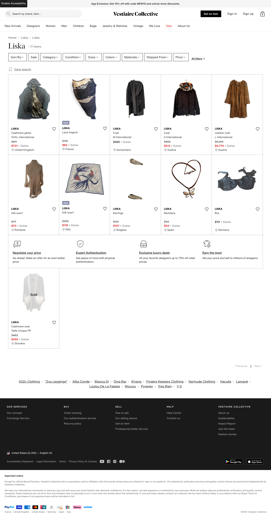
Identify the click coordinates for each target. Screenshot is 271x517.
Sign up (248, 14)
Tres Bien (165, 386)
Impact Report (227, 424)
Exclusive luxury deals (154, 252)
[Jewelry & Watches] (130, 26)
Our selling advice (126, 418)
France (8, 512)
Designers (33, 26)
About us (223, 413)
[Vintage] (146, 26)
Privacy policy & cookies (83, 461)
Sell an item (211, 14)
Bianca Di (102, 381)
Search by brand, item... (26, 14)
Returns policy (72, 424)
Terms (62, 461)
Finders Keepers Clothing (165, 381)
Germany (51, 512)
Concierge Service (18, 418)
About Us (184, 26)
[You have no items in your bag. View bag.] (262, 13)
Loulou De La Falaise (104, 386)
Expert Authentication (91, 252)
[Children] (86, 26)
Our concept (14, 413)
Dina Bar (120, 381)
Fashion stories (227, 434)
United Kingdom (21, 512)
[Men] (70, 26)
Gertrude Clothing (201, 381)
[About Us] (192, 26)
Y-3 (179, 386)
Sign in (232, 14)
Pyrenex (147, 386)
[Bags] (99, 26)
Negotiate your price (27, 252)
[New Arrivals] (23, 26)
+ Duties (23, 146)
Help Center (174, 413)
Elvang (136, 381)
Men (64, 26)
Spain (61, 512)
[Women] (58, 26)
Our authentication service (80, 418)
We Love (154, 26)
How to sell (121, 413)
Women (50, 26)
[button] (262, 13)
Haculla (225, 381)
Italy (69, 512)
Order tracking (72, 413)
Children (78, 26)
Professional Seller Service (131, 429)
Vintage (138, 26)
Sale (169, 26)
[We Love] (163, 26)
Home (12, 37)
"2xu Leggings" (56, 381)
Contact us (173, 418)
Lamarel (242, 381)
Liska (24, 37)
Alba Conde (81, 381)
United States (38, 512)
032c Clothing (29, 381)
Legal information (46, 461)
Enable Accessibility (13, 3)
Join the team (226, 429)
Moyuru (130, 386)
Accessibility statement (20, 461)
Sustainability (226, 418)
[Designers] (42, 26)
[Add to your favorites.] (54, 129)
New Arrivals (13, 26)
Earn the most (212, 252)
